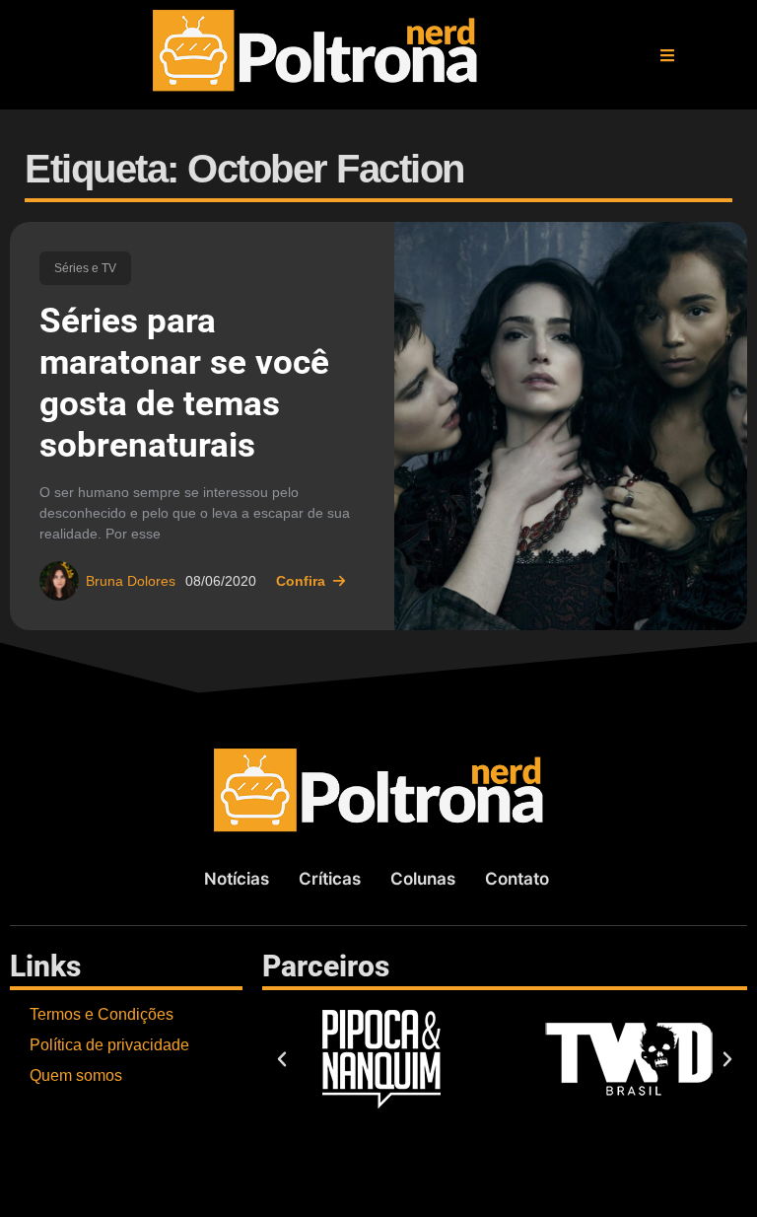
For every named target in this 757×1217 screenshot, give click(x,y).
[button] (667, 55)
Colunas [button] (422, 879)
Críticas (330, 879)
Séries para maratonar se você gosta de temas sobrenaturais (184, 383)
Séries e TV (85, 268)
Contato (517, 879)
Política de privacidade (109, 1045)
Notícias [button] (236, 879)
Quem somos (76, 1075)
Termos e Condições (101, 1014)
